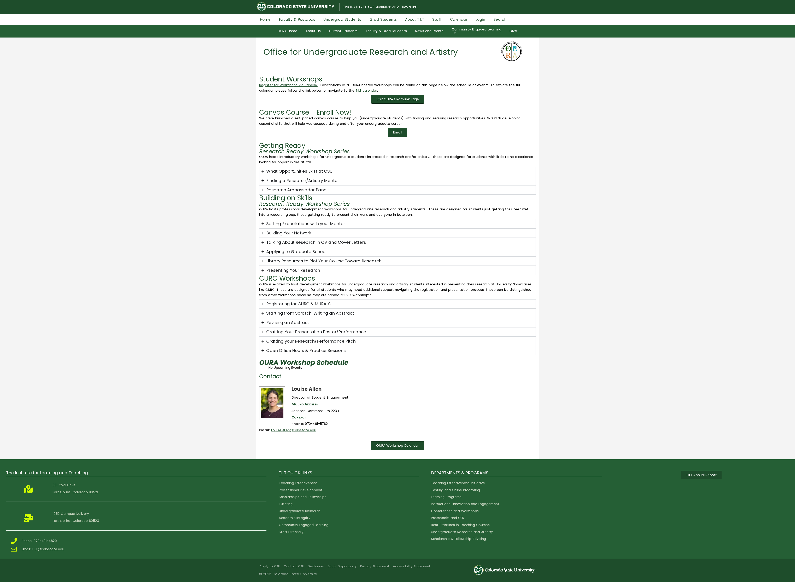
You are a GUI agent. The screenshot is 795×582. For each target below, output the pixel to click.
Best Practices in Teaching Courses (460, 525)
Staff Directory (291, 532)
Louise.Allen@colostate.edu (293, 430)
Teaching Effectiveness (298, 483)
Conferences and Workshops (455, 511)
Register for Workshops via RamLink (288, 85)
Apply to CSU (270, 566)
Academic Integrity (294, 518)
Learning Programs (446, 497)
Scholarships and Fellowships (302, 497)
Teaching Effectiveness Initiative (458, 483)
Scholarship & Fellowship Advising (458, 539)
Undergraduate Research (299, 511)
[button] (397, 99)
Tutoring (286, 504)
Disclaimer (316, 566)
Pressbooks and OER (447, 518)
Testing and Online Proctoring (455, 490)
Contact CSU (294, 566)
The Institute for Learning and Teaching (380, 7)
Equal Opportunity (342, 566)
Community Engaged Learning (303, 525)
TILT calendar (366, 90)
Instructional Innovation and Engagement (465, 504)
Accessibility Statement (411, 566)
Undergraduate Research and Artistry (462, 532)
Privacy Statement (374, 566)
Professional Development (301, 490)
